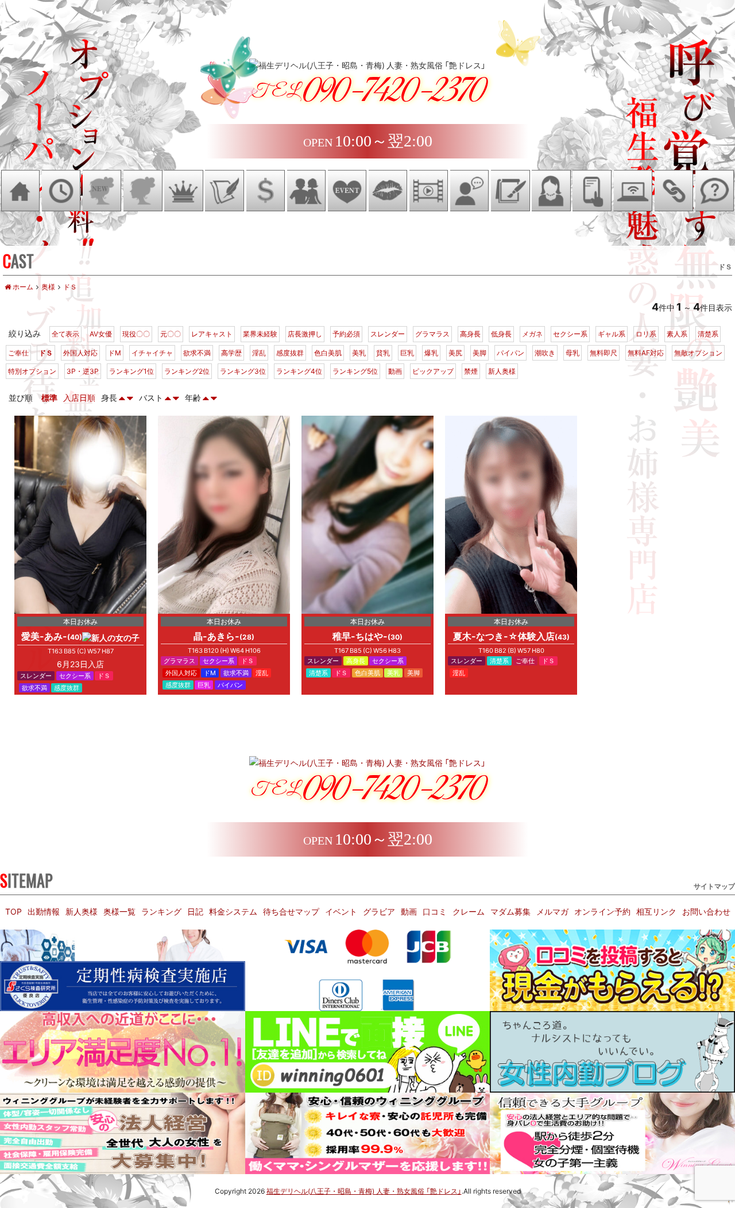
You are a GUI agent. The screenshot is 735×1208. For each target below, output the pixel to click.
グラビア (379, 911)
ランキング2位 (187, 371)
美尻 (455, 352)
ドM (114, 352)
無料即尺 (603, 352)
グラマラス (432, 333)
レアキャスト (212, 333)
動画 (395, 371)
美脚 (479, 352)
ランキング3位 (243, 371)
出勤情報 (44, 911)
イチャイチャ (152, 352)
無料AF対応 (646, 352)
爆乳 (431, 352)
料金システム (233, 911)
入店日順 (79, 397)
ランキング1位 (131, 371)
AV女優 (101, 333)
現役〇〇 (136, 333)
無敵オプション (698, 352)
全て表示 (65, 333)
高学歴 (231, 352)
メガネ (532, 333)
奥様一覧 (119, 911)
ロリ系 (646, 333)
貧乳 (383, 352)
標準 (49, 397)
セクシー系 (570, 333)
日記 (195, 911)
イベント (341, 911)
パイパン (510, 352)
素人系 (677, 333)
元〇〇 (170, 333)
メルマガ (552, 911)
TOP (13, 911)
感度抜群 (290, 352)
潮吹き (545, 352)
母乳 (572, 352)
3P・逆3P (83, 371)
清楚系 (708, 333)
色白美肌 (328, 352)
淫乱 (259, 352)
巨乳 (407, 352)
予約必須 (346, 333)
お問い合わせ (706, 911)
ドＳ (46, 352)
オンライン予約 (602, 911)
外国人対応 (80, 352)
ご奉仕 (18, 352)
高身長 (470, 333)
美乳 (359, 352)
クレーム (468, 911)
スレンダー (387, 333)
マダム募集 (510, 911)
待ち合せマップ (291, 911)
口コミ (435, 911)
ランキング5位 (355, 371)
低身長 (501, 333)
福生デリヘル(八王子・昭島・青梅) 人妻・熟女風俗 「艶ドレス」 (364, 1191)
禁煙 (471, 371)
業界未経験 (260, 333)
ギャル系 (611, 333)
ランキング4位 (299, 371)
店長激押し (305, 333)
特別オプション (32, 371)
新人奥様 (502, 371)
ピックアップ (433, 371)
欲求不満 (197, 352)
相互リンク (656, 911)
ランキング (161, 911)
